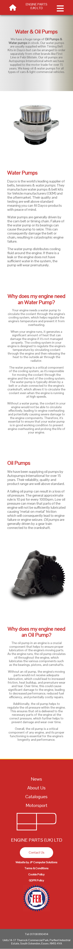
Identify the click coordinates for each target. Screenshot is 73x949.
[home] (12, 8)
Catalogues (36, 797)
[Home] (36, 831)
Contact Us (36, 852)
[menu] (60, 10)
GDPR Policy (36, 880)
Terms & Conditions (36, 868)
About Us (36, 788)
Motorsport (36, 805)
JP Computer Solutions (43, 862)
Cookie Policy (36, 874)
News (36, 779)
